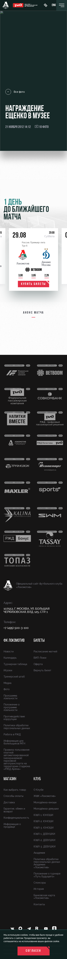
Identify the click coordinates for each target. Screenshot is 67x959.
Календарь (10, 657)
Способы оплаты (13, 796)
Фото (6, 689)
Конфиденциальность (16, 817)
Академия (39, 852)
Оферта (38, 664)
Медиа (7, 683)
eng (54, 5)
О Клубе (38, 789)
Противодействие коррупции (14, 718)
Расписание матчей (45, 651)
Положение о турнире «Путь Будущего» (47, 875)
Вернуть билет (42, 670)
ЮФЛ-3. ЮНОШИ (43, 827)
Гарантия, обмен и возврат (14, 810)
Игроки (8, 670)
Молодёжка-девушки (46, 808)
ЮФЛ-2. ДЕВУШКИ (44, 840)
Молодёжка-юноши (45, 802)
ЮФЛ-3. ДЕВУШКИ (44, 846)
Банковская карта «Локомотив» (44, 896)
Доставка (9, 802)
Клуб (37, 779)
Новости (9, 651)
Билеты (39, 641)
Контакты (39, 904)
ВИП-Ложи (40, 657)
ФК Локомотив (14, 641)
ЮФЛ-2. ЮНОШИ (43, 821)
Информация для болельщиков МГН (14, 742)
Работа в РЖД (12, 734)
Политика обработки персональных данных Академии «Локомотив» (47, 863)
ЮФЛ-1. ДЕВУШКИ (44, 833)
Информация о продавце (12, 825)
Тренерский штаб (14, 676)
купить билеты (33, 284)
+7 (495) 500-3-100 (16, 628)
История (39, 888)
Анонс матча (33, 312)
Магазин (10, 779)
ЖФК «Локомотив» (45, 796)
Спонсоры (40, 882)
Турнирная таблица (15, 664)
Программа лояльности (10, 697)
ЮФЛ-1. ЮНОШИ (43, 815)
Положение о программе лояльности (11, 707)
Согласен (33, 951)
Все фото (19, 91)
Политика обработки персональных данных (17, 726)
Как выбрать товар (15, 789)
